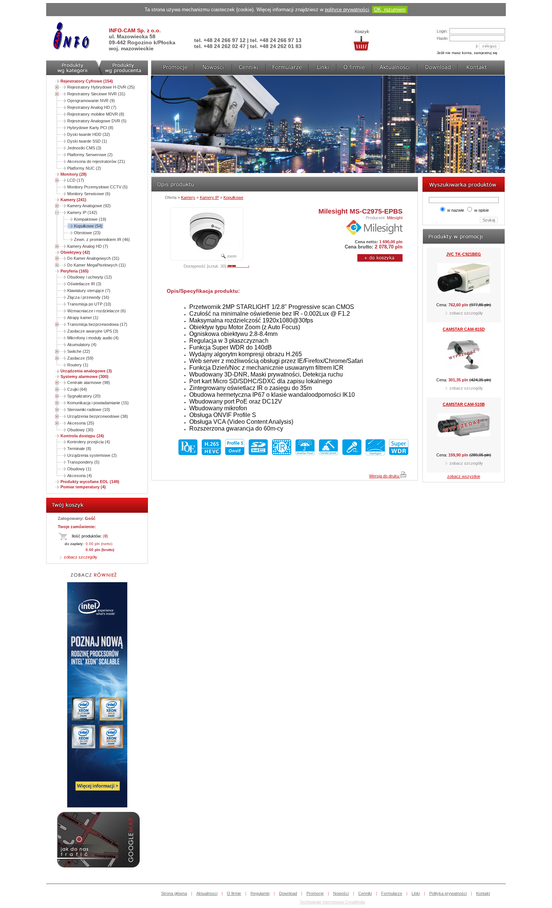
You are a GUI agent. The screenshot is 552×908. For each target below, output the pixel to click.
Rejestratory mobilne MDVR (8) (95, 114)
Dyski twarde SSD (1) (87, 141)
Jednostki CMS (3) (84, 148)
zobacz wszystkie (463, 476)
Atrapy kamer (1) (82, 317)
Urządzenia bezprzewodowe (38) (97, 416)
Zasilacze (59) (80, 358)
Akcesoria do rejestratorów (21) (96, 161)
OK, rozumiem (390, 9)
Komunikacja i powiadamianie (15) (98, 403)
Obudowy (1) (79, 469)
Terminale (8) (79, 448)
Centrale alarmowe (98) (88, 382)
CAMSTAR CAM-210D (464, 338)
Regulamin (260, 893)
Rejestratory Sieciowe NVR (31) (96, 94)
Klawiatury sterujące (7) (88, 290)
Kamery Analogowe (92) (89, 205)
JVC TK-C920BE (464, 413)
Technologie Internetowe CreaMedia (332, 902)
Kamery (188, 197)
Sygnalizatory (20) (84, 396)
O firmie (234, 893)
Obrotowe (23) (87, 232)
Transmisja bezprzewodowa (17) (97, 324)
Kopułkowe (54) (88, 226)
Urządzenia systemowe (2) (92, 455)
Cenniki (365, 893)
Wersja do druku (384, 476)
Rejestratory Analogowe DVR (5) (97, 121)
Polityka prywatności (448, 893)
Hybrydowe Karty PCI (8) (90, 127)
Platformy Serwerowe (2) (90, 154)
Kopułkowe (233, 197)
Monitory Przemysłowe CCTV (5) (97, 187)
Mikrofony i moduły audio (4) (93, 338)
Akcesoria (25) (80, 423)
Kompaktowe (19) (90, 219)
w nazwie (455, 210)
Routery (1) (77, 365)
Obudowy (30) (80, 430)
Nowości (341, 893)
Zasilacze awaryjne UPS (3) (92, 331)
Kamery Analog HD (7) (87, 246)
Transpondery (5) (83, 462)
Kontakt (483, 893)
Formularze (391, 893)
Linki (416, 893)
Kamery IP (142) (82, 212)
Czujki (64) (77, 389)
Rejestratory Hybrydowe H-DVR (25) (101, 87)
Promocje (315, 893)
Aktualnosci (206, 893)
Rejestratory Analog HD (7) (91, 107)
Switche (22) (78, 351)
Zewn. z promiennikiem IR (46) (102, 239)
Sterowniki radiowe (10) (88, 409)
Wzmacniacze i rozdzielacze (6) (96, 311)
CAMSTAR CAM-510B (464, 263)
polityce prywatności (347, 9)
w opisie (481, 210)
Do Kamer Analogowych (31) (93, 258)
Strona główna (174, 893)
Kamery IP (209, 197)
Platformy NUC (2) (84, 168)
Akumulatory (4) (82, 344)
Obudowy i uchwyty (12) (89, 277)
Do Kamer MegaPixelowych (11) (96, 265)
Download (288, 893)
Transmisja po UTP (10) (89, 304)
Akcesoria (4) (79, 475)
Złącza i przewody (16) (88, 297)
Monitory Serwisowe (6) (88, 193)
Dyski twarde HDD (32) (88, 134)
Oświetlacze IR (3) (84, 284)
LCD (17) (75, 180)
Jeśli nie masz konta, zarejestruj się (467, 53)
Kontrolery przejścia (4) (88, 442)
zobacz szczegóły (80, 557)
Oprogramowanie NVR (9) (91, 100)
